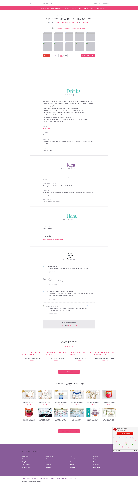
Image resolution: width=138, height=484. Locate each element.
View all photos (88, 55)
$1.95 (93, 423)
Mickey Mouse (26, 467)
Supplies (66, 8)
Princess (48, 462)
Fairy (94, 459)
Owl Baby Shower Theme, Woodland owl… (77, 420)
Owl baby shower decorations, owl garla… (61, 420)
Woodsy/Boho (46, 128)
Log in (95, 3)
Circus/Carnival (50, 459)
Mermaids (96, 464)
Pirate (71, 456)
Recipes (74, 8)
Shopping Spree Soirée (57, 358)
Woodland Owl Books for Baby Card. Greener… (109, 420)
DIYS (80, 8)
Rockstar (95, 462)
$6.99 (29, 423)
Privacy (52, 478)
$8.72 (61, 423)
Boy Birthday (25, 459)
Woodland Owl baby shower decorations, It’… (45, 420)
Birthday (33, 361)
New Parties (45, 8)
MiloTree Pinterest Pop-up (69, 478)
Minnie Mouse (50, 456)
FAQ (41, 478)
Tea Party (48, 467)
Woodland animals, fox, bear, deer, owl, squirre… (29, 401)
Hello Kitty (73, 467)
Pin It (46, 55)
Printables (56, 8)
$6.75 (109, 404)
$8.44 (77, 423)
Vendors (86, 8)
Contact (46, 478)
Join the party (105, 3)
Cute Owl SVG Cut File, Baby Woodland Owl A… (93, 420)
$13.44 (45, 423)
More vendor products (69, 431)
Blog (92, 8)
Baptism (72, 464)
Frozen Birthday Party (81, 358)
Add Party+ (100, 8)
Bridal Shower (26, 464)
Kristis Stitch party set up (33, 358)
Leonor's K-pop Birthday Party (105, 358)
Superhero (48, 464)
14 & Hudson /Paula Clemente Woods (65, 22)
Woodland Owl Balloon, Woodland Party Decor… (29, 420)
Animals (95, 456)
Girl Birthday (25, 456)
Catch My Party (69, 3)
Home (23, 478)
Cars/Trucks (96, 467)
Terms (58, 478)
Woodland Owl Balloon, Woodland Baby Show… (109, 401)
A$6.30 (109, 423)
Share (55, 55)
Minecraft (72, 459)
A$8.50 (29, 404)
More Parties (69, 372)
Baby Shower (85, 22)
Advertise (35, 478)
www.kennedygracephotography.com (53, 239)
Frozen (72, 462)
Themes (36, 8)
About (29, 478)
